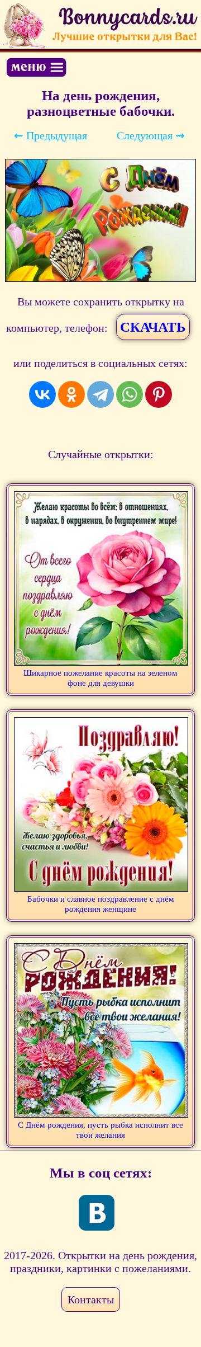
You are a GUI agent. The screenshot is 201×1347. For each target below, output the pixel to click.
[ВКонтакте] (42, 394)
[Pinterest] (158, 394)
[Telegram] (100, 394)
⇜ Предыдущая (50, 135)
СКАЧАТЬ (153, 327)
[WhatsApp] (129, 394)
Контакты (91, 1299)
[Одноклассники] (71, 394)
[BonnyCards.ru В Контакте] (96, 1213)
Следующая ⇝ (151, 135)
